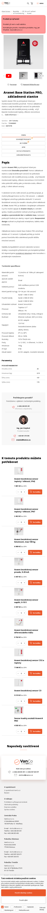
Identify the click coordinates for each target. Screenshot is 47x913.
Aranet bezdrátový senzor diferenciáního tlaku (26, 631)
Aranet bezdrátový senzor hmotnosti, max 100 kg (26, 540)
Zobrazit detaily (42, 909)
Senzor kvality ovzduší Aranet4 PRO (28, 719)
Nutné (6, 907)
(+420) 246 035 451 (23, 406)
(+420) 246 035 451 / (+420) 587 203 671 (26, 772)
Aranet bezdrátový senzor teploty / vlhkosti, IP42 (26, 480)
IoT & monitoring (18, 13)
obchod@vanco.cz (26, 775)
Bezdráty (16, 11)
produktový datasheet (24, 253)
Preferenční (18, 907)
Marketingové (9, 910)
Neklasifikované (24, 910)
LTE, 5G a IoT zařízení (28, 11)
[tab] (23, 135)
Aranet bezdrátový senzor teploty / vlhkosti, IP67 (26, 510)
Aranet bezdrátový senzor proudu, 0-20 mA (26, 570)
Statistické (30, 907)
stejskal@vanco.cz (16, 30)
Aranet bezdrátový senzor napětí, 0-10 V (26, 601)
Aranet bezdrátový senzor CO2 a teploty (29, 661)
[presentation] (4, 76)
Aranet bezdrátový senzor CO (27, 690)
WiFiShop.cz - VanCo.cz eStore (10, 3)
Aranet (29, 13)
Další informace (11, 115)
